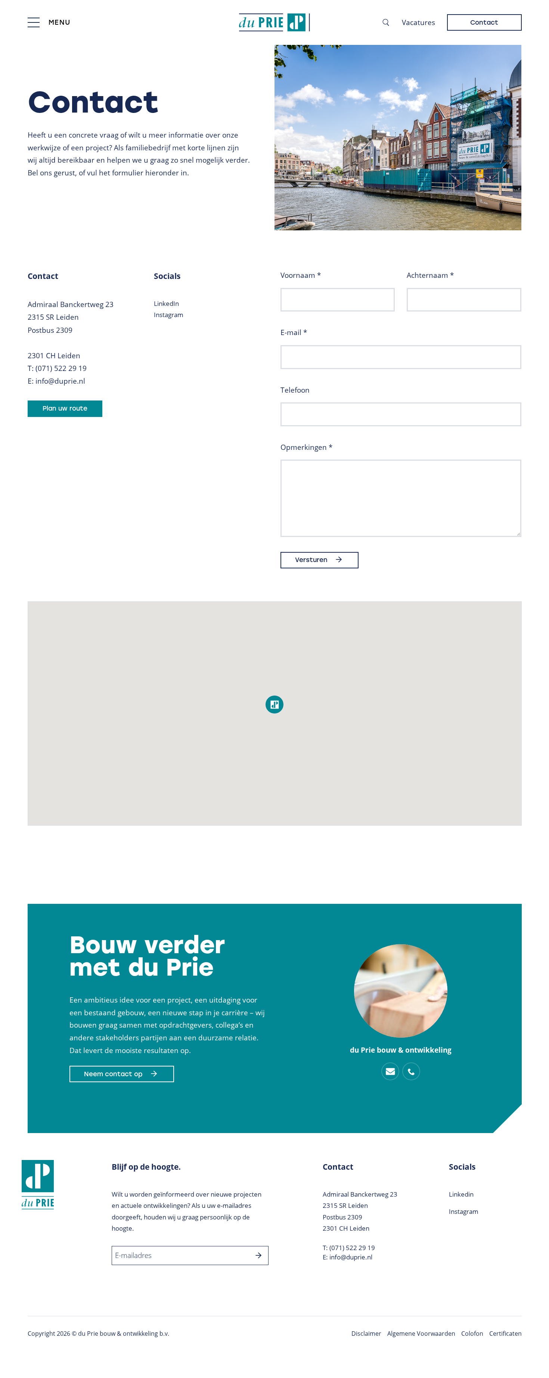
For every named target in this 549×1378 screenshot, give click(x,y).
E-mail (293, 332)
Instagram (168, 314)
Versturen (311, 560)
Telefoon (295, 390)
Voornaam (300, 275)
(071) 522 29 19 (61, 368)
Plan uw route (65, 408)
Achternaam (430, 275)
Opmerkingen (306, 447)
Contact (484, 22)
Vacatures (418, 22)
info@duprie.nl (60, 381)
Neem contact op (113, 1074)
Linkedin (461, 1194)
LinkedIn (166, 303)
